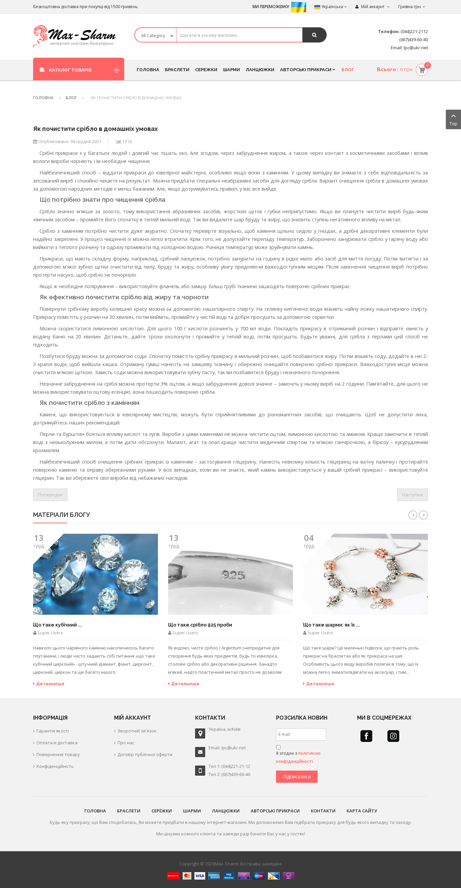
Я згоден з (298, 757)
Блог (71, 97)
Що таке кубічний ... (57, 625)
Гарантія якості (52, 731)
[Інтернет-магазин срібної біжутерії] (74, 37)
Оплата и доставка (57, 743)
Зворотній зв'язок (137, 731)
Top (453, 123)
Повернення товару (58, 754)
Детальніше (50, 683)
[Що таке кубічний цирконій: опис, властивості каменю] (95, 574)
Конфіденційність (55, 766)
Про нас (125, 743)
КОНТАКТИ (323, 811)
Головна (43, 97)
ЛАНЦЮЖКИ (226, 811)
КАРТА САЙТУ (362, 811)
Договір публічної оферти (144, 754)
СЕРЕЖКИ (162, 811)
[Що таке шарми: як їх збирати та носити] (365, 574)
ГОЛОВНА (95, 811)
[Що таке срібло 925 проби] (230, 574)
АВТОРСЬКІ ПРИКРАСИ (275, 811)
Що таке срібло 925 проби (200, 625)
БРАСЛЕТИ (128, 811)
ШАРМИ (192, 811)
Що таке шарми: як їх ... (331, 625)
